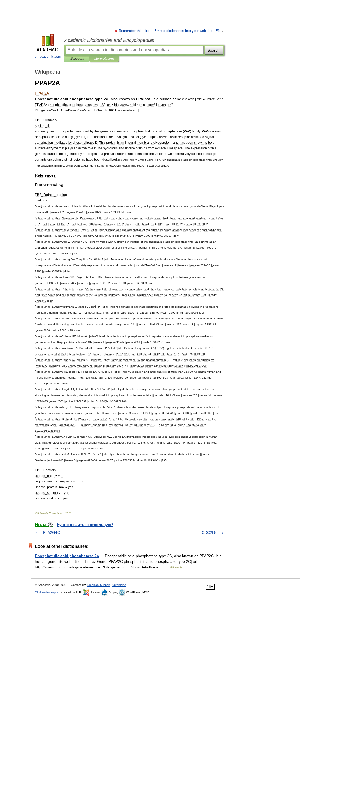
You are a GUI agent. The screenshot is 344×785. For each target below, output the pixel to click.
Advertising (119, 584)
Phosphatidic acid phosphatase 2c (67, 556)
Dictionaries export (47, 592)
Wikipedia (77, 58)
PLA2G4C (51, 532)
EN (218, 31)
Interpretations (104, 58)
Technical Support (98, 584)
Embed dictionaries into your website (183, 31)
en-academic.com (48, 57)
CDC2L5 (209, 532)
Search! (214, 50)
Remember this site (134, 31)
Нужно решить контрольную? (85, 525)
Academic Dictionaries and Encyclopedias (109, 40)
